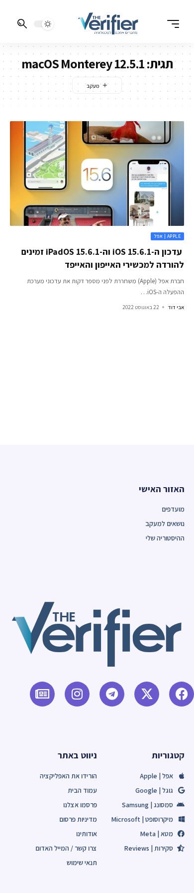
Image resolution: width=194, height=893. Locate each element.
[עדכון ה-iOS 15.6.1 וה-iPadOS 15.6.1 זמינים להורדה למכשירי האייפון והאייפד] (97, 173)
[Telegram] (111, 694)
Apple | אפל (167, 236)
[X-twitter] (146, 694)
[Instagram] (77, 694)
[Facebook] (181, 694)
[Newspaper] (42, 694)
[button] (170, 24)
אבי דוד (176, 307)
